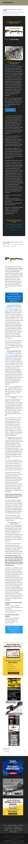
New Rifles (20, 825)
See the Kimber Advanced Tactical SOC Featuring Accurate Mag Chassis (14, 297)
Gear (16, 830)
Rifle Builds (9, 827)
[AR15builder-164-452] (14, 745)
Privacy (11, 842)
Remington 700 (8, 828)
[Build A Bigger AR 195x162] (14, 688)
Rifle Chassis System (7, 13)
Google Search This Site (19, 842)
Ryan (5, 244)
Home (5, 825)
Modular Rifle (7, 12)
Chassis (6, 830)
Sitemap (22, 840)
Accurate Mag (20, 12)
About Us (6, 842)
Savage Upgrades (18, 828)
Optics (11, 830)
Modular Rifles (12, 226)
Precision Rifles (13, 831)
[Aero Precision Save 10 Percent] (14, 700)
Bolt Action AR (16, 827)
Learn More (10, 110)
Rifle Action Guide (12, 825)
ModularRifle (7, 840)
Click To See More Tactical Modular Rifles (13, 629)
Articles (20, 830)
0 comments (15, 13)
